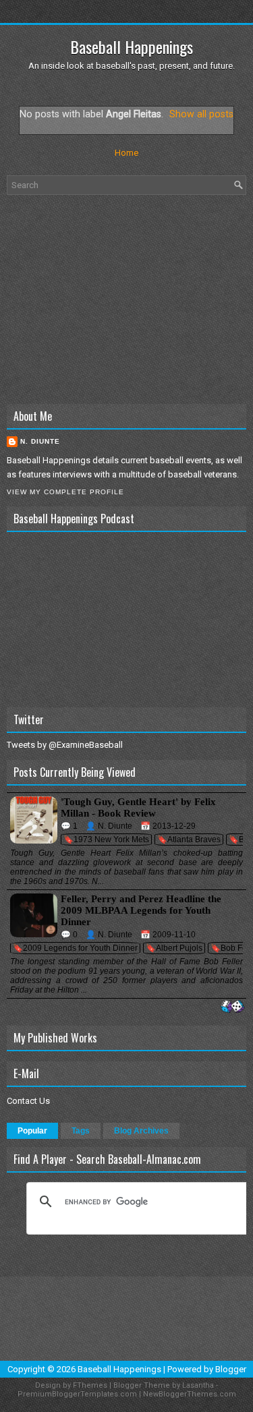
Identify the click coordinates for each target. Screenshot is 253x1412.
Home (126, 153)
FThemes (90, 1385)
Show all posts (201, 114)
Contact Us (28, 1101)
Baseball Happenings (131, 46)
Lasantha (198, 1385)
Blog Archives (141, 1131)
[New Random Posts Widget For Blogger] (232, 1007)
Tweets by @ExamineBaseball (65, 745)
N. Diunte (40, 441)
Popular (32, 1131)
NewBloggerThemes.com (189, 1394)
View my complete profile (65, 492)
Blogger (230, 1369)
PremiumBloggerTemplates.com (77, 1394)
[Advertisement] (126, 299)
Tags (81, 1131)
